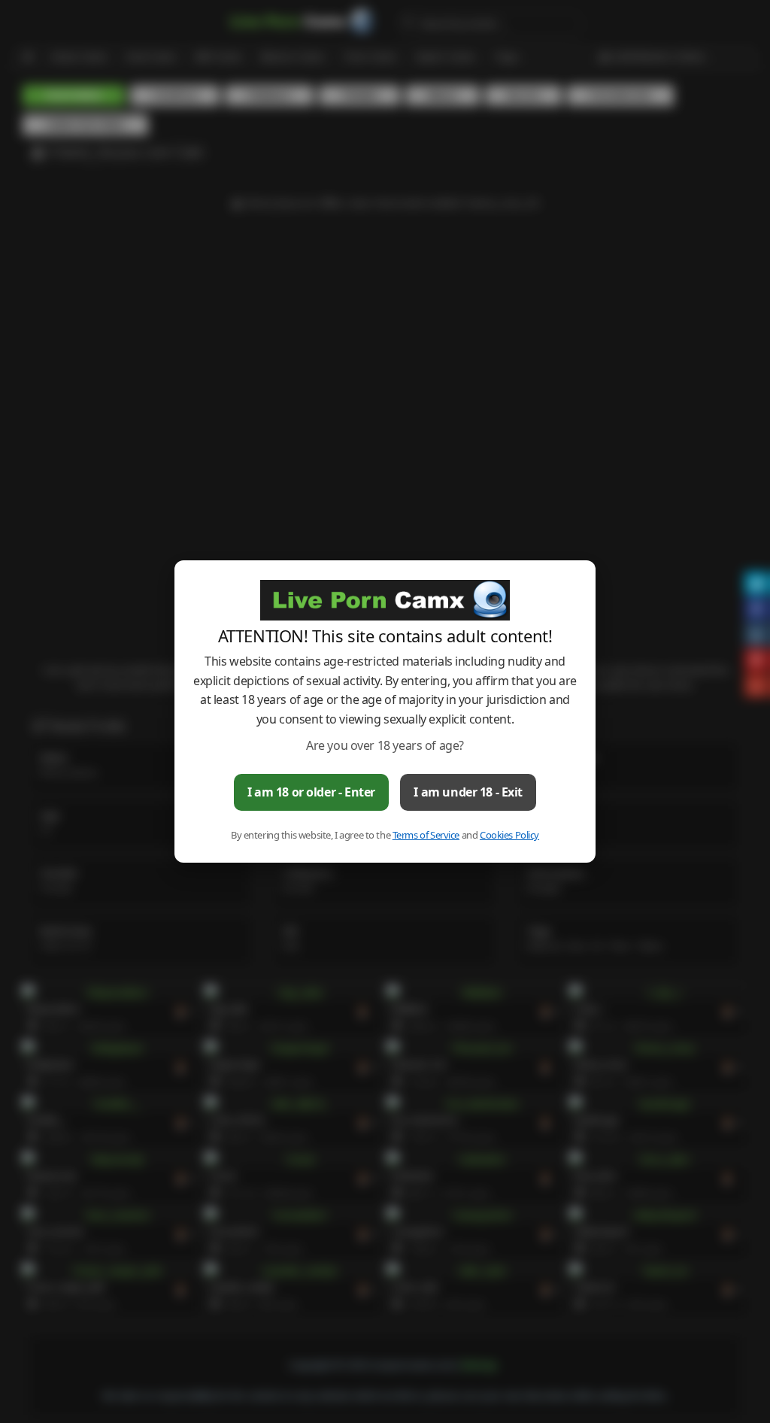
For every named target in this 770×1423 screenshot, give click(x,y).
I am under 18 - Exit (468, 792)
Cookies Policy (509, 835)
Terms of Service (426, 835)
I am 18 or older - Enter (311, 792)
